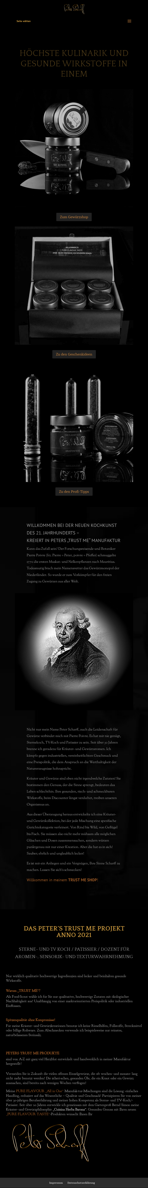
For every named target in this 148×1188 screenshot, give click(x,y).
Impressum (56, 1182)
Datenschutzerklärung (81, 1182)
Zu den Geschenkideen (74, 354)
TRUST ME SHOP (82, 879)
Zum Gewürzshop (74, 216)
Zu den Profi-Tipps (74, 491)
